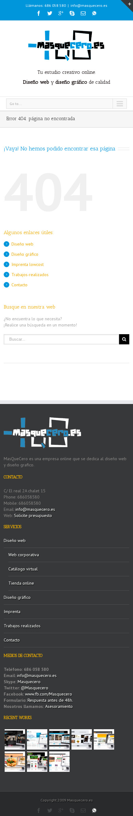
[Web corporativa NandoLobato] (82, 739)
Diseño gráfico (24, 254)
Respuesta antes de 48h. (50, 700)
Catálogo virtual (23, 569)
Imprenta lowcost (27, 264)
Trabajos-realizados (30, 274)
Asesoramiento (59, 706)
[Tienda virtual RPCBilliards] (37, 762)
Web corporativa (23, 554)
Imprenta (12, 611)
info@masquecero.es (89, 5)
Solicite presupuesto (33, 515)
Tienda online (21, 583)
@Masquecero (34, 688)
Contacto (19, 285)
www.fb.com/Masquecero (48, 694)
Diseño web (22, 244)
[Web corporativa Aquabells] (15, 739)
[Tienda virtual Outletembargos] (59, 762)
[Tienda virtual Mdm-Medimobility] (104, 739)
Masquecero (29, 681)
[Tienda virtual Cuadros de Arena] (59, 739)
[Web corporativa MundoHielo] (37, 739)
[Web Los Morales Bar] (15, 762)
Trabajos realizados (22, 626)
